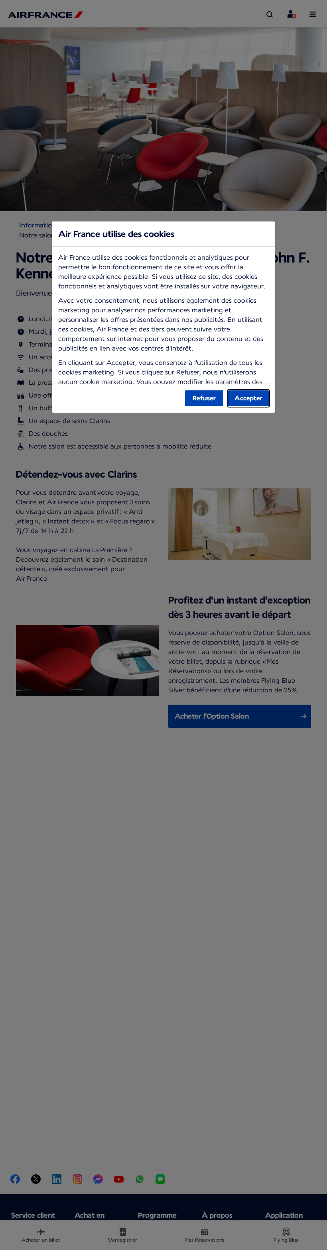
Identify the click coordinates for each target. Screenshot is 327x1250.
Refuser (204, 398)
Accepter (248, 398)
